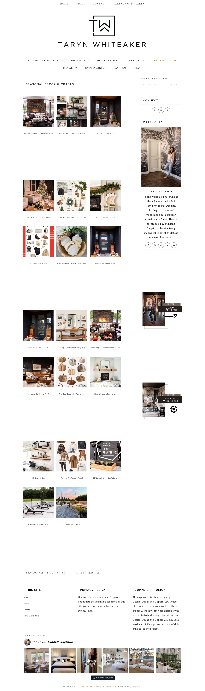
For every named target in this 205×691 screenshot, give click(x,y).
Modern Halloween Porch (105, 263)
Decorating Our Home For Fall (38, 394)
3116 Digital (136, 687)
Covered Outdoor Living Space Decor (38, 133)
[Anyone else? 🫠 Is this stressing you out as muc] (115, 660)
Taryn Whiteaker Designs (102, 31)
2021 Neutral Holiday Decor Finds (72, 217)
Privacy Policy (85, 610)
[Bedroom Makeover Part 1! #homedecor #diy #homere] (63, 660)
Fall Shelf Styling (38, 478)
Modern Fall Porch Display (38, 348)
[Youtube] (174, 245)
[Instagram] (161, 110)
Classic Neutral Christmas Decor (72, 133)
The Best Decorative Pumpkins (72, 394)
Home (26, 597)
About (26, 603)
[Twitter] (167, 245)
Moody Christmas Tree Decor (38, 217)
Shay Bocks (110, 687)
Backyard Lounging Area (38, 524)
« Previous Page (33, 573)
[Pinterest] (167, 110)
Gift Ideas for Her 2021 (38, 263)
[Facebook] (154, 110)
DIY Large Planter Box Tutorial (105, 478)
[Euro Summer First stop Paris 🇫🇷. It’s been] (168, 660)
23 (82, 573)
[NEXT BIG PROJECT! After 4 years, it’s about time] (89, 660)
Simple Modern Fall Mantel (105, 394)
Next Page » (94, 573)
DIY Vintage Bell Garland (105, 217)
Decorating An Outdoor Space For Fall (105, 348)
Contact (27, 610)
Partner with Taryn (31, 616)
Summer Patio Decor (71, 524)
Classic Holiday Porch (105, 133)
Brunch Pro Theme (91, 687)
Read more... (166, 237)
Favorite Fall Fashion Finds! (72, 478)
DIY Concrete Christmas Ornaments (71, 263)
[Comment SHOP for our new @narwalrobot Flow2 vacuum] (141, 660)
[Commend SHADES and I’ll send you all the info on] (36, 660)
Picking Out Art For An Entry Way (71, 348)
